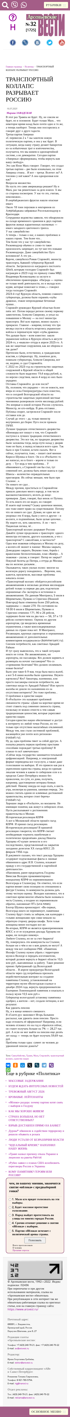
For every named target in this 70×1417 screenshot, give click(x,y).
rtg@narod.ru (21, 1383)
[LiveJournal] (37, 1065)
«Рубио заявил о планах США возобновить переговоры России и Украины (34, 1164)
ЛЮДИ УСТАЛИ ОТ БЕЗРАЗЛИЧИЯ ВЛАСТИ (36, 1139)
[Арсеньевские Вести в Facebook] (13, 42)
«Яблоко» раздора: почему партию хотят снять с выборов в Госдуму (36, 1104)
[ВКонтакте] (8, 1065)
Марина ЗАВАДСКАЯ (19, 113)
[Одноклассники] (15, 1065)
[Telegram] (44, 1065)
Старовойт (44, 1055)
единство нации (21, 1058)
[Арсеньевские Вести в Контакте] (37, 42)
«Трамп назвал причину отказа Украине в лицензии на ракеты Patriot (33, 1155)
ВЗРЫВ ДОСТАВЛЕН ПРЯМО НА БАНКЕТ (35, 1125)
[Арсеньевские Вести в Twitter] (49, 42)
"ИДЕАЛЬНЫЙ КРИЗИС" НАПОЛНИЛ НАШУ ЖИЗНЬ (32, 1146)
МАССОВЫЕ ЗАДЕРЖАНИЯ (26, 1081)
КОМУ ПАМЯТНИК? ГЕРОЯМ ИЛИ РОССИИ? (30, 1173)
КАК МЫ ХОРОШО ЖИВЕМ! (26, 1111)
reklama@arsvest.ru (25, 1397)
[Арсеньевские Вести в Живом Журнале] (25, 42)
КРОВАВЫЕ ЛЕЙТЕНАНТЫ (26, 1097)
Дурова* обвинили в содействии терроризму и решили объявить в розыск (36, 1132)
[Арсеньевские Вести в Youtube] (62, 42)
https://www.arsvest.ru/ (23, 1309)
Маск (35, 1055)
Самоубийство (18, 1055)
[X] (29, 1065)
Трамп (29, 1055)
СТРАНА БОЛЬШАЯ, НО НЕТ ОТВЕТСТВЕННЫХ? (27, 1118)
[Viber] (51, 1065)
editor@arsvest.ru (24, 1362)
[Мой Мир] (22, 1065)
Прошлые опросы (21, 1250)
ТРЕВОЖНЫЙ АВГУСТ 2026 (27, 1091)
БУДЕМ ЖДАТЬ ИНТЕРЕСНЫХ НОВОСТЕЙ (36, 1086)
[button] (56, 5)
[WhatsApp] (8, 1070)
